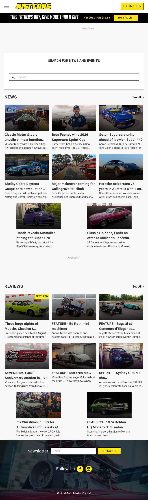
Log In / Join (132, 6)
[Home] (32, 6)
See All (137, 97)
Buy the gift (125, 18)
